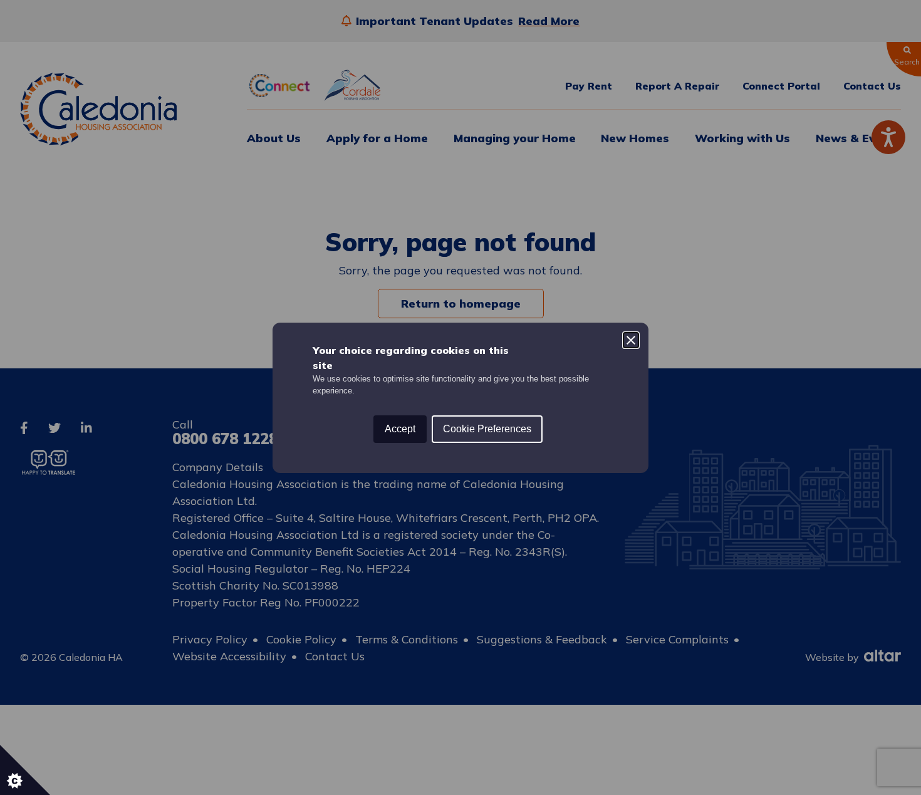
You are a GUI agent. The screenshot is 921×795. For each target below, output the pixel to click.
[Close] (630, 340)
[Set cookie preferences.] (25, 770)
